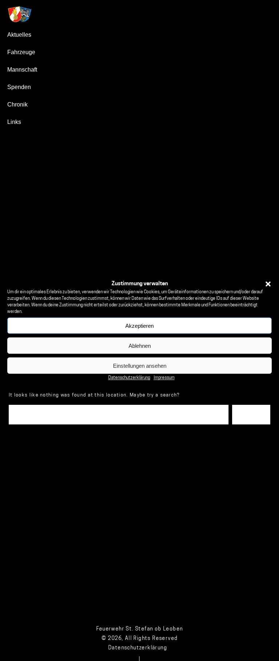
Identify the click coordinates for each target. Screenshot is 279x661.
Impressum (164, 378)
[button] (268, 283)
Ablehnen (140, 345)
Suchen (251, 414)
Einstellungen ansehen (139, 365)
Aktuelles (19, 35)
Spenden (19, 87)
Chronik (17, 104)
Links (14, 122)
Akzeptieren (139, 325)
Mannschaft (22, 69)
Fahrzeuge (21, 52)
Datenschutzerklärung (129, 378)
